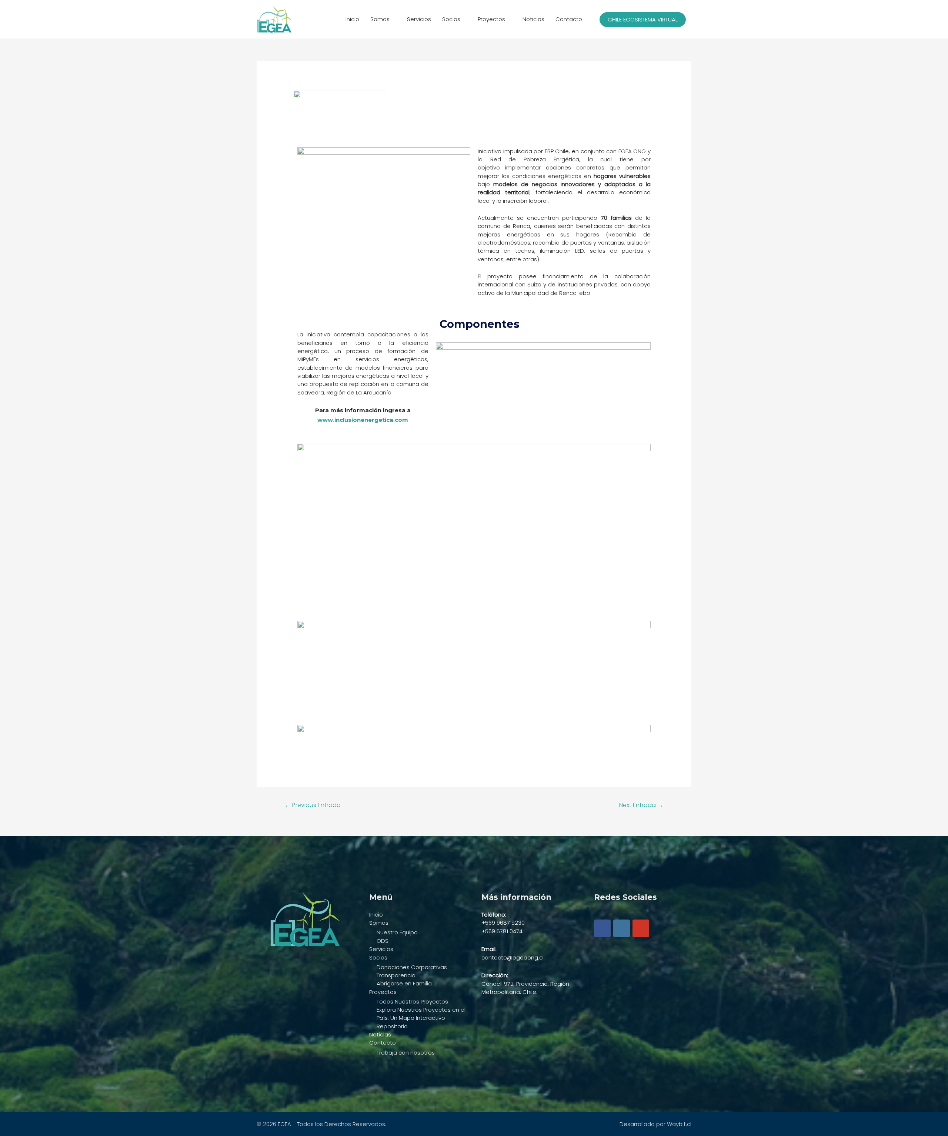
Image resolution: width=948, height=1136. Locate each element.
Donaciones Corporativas (412, 967)
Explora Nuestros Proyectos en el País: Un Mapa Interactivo (421, 1014)
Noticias (533, 19)
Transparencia (396, 975)
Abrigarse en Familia (404, 983)
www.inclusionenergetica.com (362, 419)
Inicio (352, 19)
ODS (382, 941)
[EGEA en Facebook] (602, 928)
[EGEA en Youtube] (640, 928)
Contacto (568, 19)
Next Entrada (641, 805)
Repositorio (392, 1026)
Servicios (419, 19)
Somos (380, 19)
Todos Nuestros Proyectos (412, 1001)
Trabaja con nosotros (406, 1052)
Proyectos (491, 19)
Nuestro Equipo (397, 932)
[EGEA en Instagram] (621, 928)
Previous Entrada (313, 805)
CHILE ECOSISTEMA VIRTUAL (643, 19)
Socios (451, 19)
